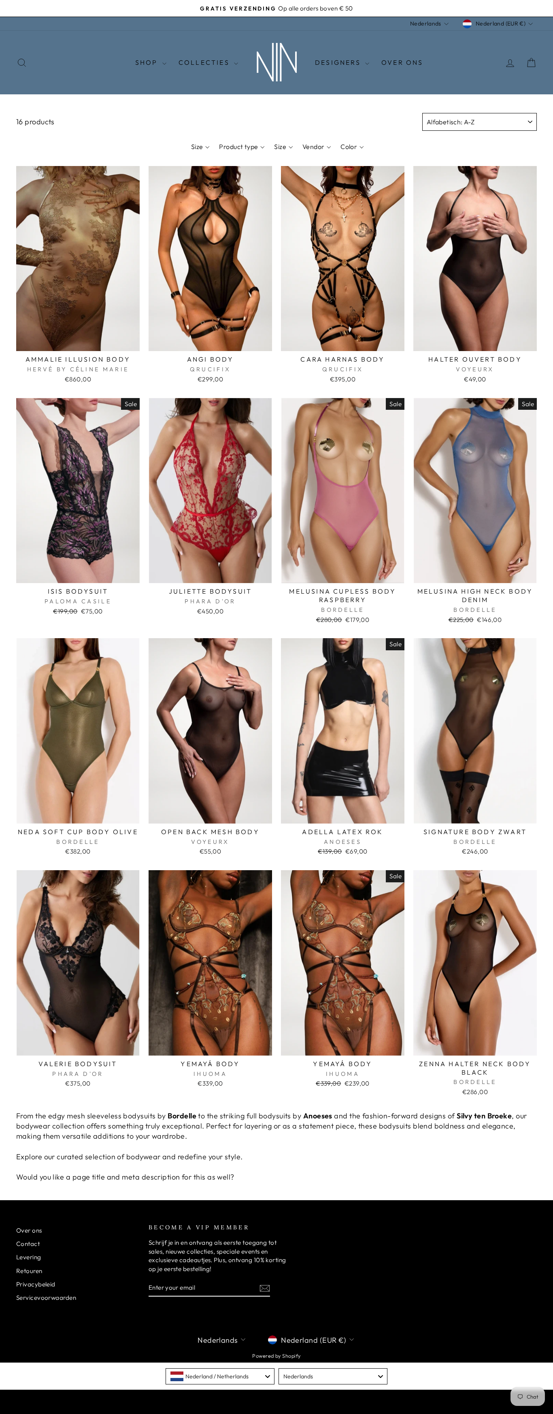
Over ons (29, 1230)
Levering (28, 1257)
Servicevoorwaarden (46, 1297)
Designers (339, 62)
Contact (28, 1244)
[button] (200, 146)
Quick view (78, 341)
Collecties (205, 62)
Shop (147, 62)
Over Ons (402, 62)
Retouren (29, 1271)
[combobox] (220, 1376)
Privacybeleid (35, 1284)
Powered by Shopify (276, 1355)
